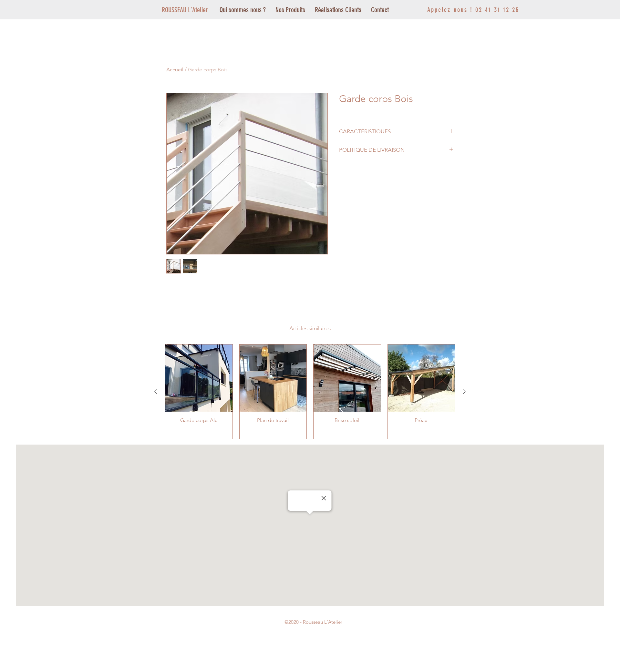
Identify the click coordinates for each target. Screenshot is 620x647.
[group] (310, 391)
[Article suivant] (464, 391)
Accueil (174, 70)
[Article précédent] (156, 391)
